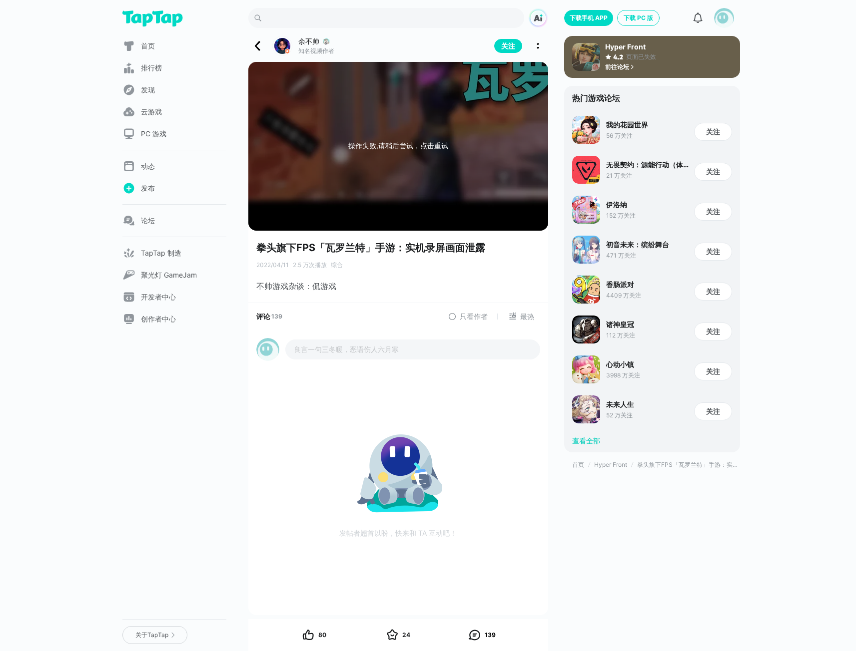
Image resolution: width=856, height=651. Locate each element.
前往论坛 (617, 66)
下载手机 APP (589, 17)
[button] (724, 18)
